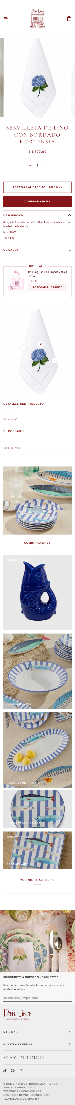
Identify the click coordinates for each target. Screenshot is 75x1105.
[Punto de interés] (23, 347)
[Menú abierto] (9, 18)
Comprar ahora (37, 201)
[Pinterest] (13, 1070)
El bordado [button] (13, 431)
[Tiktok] (5, 1070)
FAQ (46, 1095)
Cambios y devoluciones (22, 1095)
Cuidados (11, 249)
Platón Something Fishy (25, 782)
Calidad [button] (10, 418)
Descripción (13, 215)
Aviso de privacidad (19, 1087)
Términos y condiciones (22, 1091)
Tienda (52, 1083)
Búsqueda (37, 1083)
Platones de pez (19, 704)
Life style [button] (12, 448)
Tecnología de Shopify (21, 1098)
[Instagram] (20, 1070)
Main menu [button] (11, 1032)
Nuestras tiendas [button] (17, 1044)
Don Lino (13, 1083)
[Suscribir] (68, 997)
